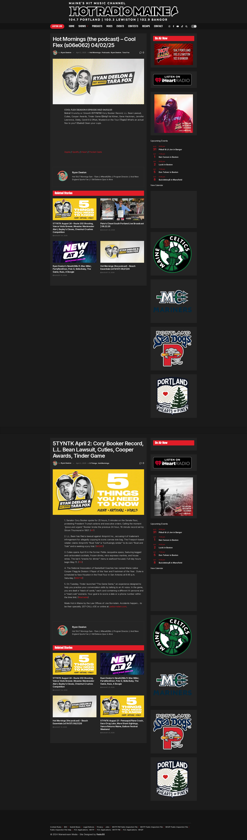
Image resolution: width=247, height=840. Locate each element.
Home (71, 26)
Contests (133, 26)
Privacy (100, 827)
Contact (158, 26)
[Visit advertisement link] (98, 161)
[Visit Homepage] (123, 11)
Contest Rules (55, 827)
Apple (67, 152)
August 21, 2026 (60, 275)
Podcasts (97, 26)
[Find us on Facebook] (173, 26)
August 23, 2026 (108, 230)
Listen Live (57, 26)
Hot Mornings (95, 52)
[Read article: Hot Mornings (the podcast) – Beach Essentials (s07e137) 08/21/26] (122, 252)
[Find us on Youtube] (178, 26)
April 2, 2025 (81, 52)
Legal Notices (88, 827)
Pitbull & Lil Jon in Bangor (170, 149)
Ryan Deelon (66, 52)
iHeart (84, 152)
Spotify (75, 152)
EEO (65, 827)
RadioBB (100, 834)
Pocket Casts (95, 152)
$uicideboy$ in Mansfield (170, 180)
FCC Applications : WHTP (84, 830)
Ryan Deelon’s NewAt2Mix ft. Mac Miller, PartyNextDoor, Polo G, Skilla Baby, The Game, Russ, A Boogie (72, 269)
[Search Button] (186, 26)
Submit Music (75, 827)
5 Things (93, 463)
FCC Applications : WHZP (133, 830)
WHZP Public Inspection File (176, 827)
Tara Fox (125, 52)
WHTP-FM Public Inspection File (125, 827)
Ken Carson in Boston (168, 157)
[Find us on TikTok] (182, 26)
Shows (82, 26)
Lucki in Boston (166, 164)
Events (120, 26)
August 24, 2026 (60, 235)
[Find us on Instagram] (169, 26)
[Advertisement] (173, 209)
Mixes (109, 26)
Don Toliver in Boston (168, 172)
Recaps (146, 26)
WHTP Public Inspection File (151, 827)
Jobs (107, 827)
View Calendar (157, 185)
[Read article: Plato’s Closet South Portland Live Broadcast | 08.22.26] (122, 209)
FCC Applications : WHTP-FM (108, 830)
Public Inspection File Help (60, 830)
